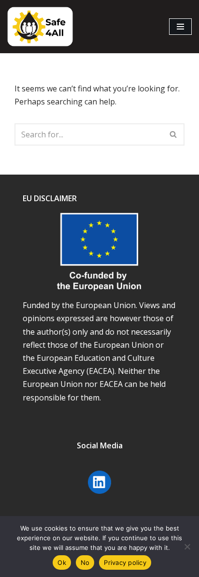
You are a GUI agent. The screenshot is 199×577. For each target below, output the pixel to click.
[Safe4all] (40, 26)
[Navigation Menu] (180, 26)
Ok (61, 562)
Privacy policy (125, 562)
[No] (187, 546)
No (85, 562)
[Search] (174, 134)
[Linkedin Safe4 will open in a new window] (99, 494)
